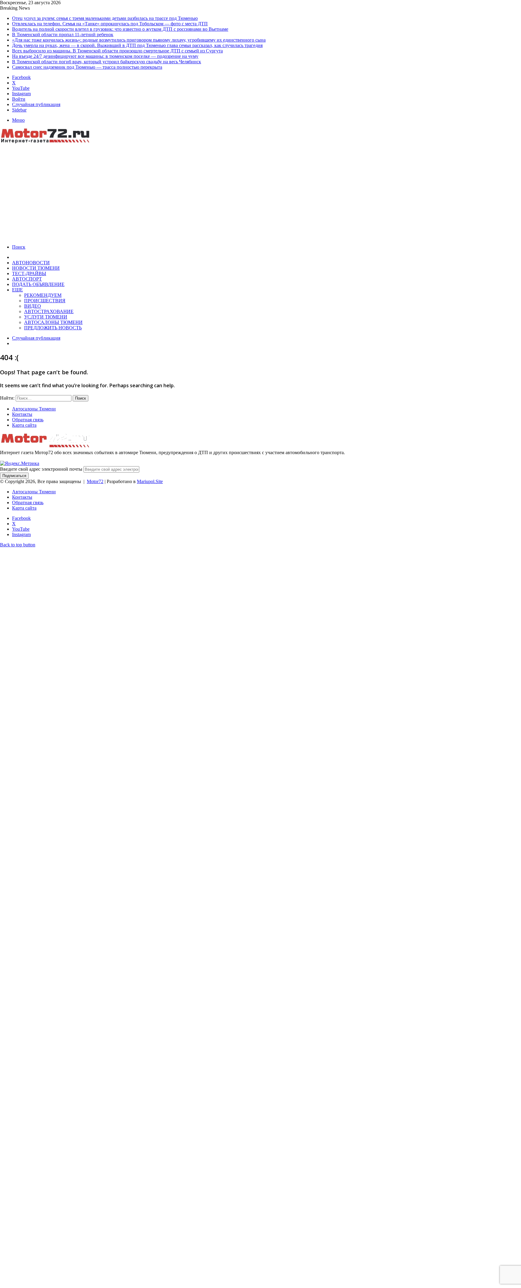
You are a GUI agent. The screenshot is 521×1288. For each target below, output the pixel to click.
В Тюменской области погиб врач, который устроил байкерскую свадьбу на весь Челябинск (106, 61)
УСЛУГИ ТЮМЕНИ (45, 316)
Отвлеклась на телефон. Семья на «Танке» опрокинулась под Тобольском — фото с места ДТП (110, 23)
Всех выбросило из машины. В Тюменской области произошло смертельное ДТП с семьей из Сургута (117, 50)
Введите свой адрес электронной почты (41, 469)
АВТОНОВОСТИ (31, 262)
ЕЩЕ (17, 289)
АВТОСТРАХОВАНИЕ (49, 311)
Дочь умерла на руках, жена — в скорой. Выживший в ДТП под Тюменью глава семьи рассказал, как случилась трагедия (137, 45)
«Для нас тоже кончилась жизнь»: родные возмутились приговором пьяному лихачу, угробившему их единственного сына (139, 39)
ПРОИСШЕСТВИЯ (44, 300)
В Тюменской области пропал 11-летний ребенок (62, 34)
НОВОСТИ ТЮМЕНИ (36, 268)
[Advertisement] (260, 190)
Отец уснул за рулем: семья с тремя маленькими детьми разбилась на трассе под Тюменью (105, 18)
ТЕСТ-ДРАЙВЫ (29, 273)
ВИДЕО (32, 306)
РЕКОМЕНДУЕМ (43, 295)
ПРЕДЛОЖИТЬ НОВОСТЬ (53, 327)
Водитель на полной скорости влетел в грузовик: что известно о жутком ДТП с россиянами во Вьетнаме (120, 29)
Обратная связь (27, 419)
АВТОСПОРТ (27, 278)
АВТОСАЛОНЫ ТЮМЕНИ (53, 322)
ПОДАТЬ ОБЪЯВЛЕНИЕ (38, 284)
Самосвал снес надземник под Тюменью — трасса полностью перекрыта (87, 67)
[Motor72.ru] (48, 142)
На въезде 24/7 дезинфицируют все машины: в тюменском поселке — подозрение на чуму (105, 56)
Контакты (22, 414)
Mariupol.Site (150, 481)
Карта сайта (24, 425)
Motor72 (95, 481)
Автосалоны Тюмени (34, 408)
